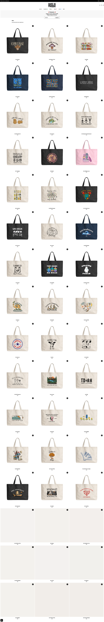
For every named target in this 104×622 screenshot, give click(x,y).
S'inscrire (57, 17)
